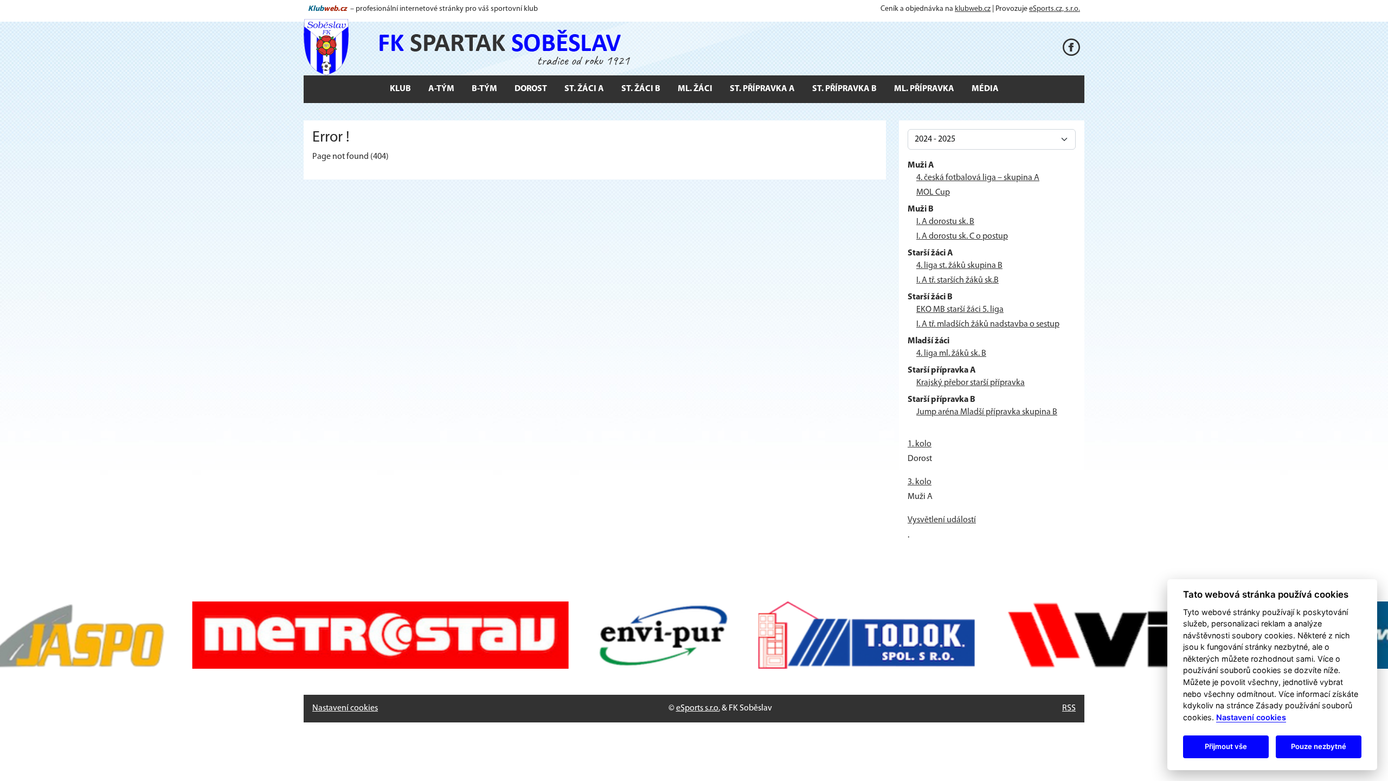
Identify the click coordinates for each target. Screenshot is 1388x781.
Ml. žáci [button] (695, 89)
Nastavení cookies (345, 708)
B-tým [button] (484, 89)
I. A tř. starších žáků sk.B (957, 280)
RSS (1069, 708)
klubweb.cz (973, 9)
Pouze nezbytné (1318, 746)
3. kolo (919, 482)
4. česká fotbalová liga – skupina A (977, 178)
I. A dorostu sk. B (945, 221)
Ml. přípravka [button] (924, 89)
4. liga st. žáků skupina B (959, 265)
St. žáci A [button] (584, 89)
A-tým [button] (441, 89)
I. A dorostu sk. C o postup (962, 236)
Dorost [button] (531, 89)
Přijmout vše (1226, 746)
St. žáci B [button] (640, 89)
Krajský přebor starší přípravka (970, 383)
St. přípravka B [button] (844, 89)
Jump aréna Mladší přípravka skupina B (986, 412)
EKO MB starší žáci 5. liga (960, 309)
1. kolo (919, 444)
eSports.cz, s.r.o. (1054, 9)
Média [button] (985, 89)
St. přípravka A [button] (762, 89)
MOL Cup (933, 192)
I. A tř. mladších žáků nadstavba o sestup (987, 324)
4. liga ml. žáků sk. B (951, 353)
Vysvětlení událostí (942, 520)
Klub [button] (400, 89)
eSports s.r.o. (698, 708)
